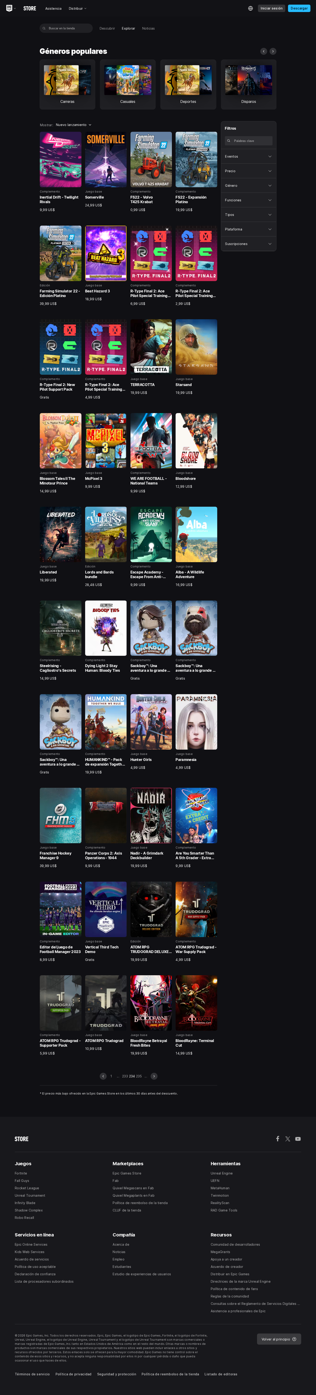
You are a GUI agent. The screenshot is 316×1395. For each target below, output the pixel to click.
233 (125, 1076)
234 (132, 1076)
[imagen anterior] (263, 51)
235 (139, 1076)
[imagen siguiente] (273, 51)
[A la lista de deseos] (76, 137)
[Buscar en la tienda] (44, 28)
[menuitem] (107, 28)
